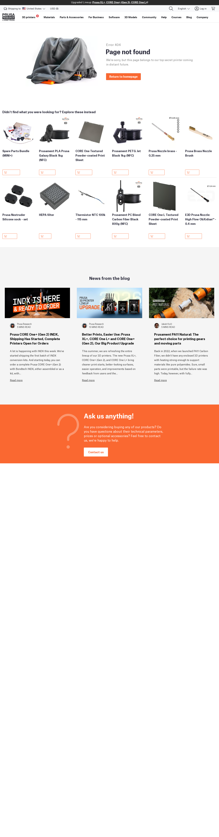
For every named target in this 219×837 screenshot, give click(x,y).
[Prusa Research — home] (8, 17)
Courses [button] (176, 17)
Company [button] (202, 17)
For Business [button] (96, 17)
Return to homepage (123, 76)
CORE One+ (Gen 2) (118, 2)
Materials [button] (49, 17)
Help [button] (164, 17)
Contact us (96, 452)
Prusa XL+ (98, 2)
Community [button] (149, 17)
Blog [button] (189, 17)
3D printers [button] (30, 17)
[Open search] (171, 8)
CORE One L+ (139, 2)
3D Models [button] (130, 17)
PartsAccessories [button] (72, 17)
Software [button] (114, 17)
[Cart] (213, 8)
